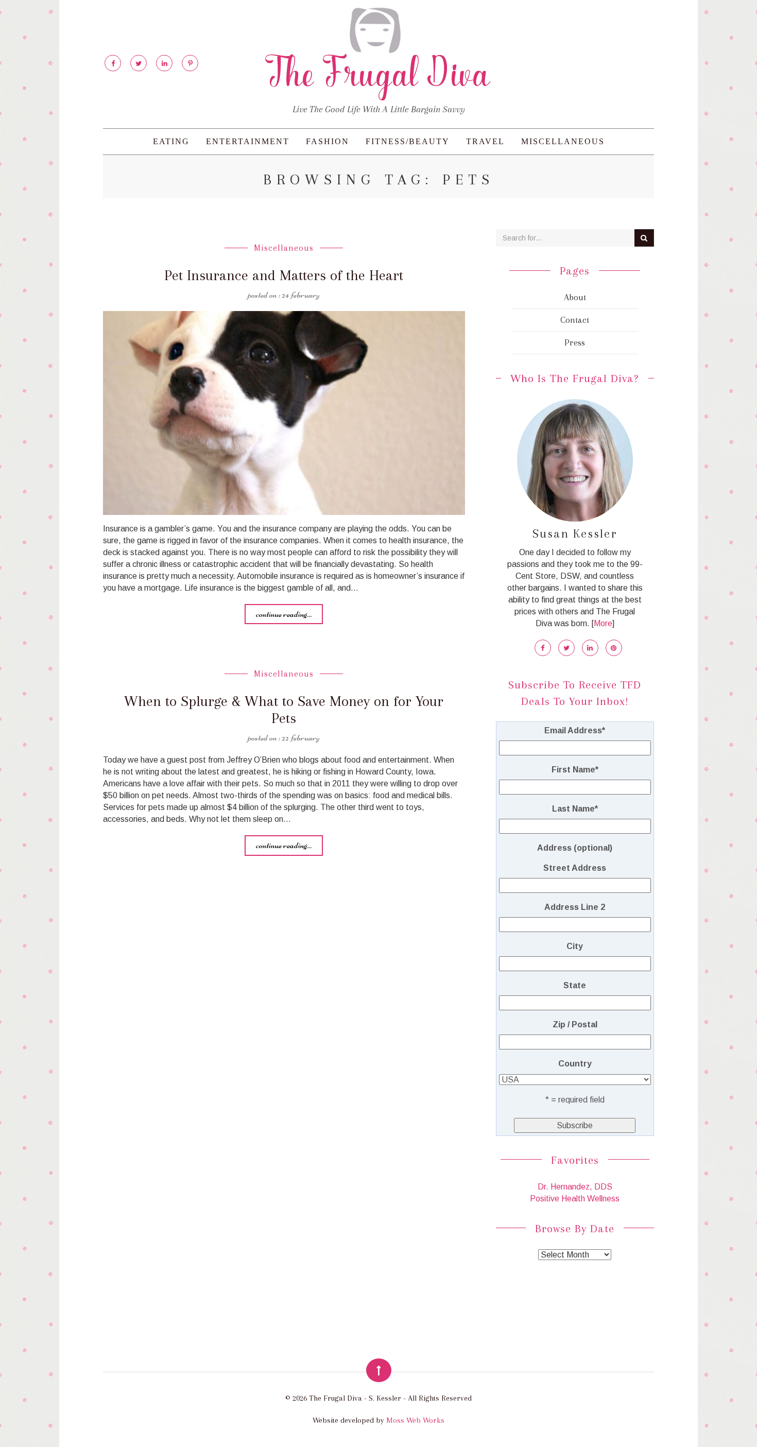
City (574, 946)
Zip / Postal (575, 1024)
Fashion (327, 141)
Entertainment (247, 141)
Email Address (574, 730)
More (603, 623)
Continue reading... (284, 613)
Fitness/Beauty (408, 141)
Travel (485, 141)
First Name (575, 769)
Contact (574, 320)
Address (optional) (574, 847)
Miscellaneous (563, 141)
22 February (301, 737)
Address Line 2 (574, 907)
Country (575, 1063)
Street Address (574, 868)
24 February (301, 294)
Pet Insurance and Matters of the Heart (283, 275)
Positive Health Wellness (575, 1198)
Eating (171, 141)
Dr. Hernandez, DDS (575, 1186)
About (575, 297)
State (574, 985)
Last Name (575, 808)
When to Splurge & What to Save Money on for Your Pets (283, 710)
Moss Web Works (415, 1420)
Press (574, 342)
